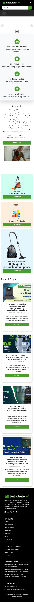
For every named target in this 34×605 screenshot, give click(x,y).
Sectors (7, 537)
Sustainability (9, 531)
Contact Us (8, 543)
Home (7, 525)
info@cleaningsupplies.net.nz (16, 593)
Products (8, 534)
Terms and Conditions (12, 552)
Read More (17, 328)
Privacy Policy (9, 555)
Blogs (6, 540)
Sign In (31, 2)
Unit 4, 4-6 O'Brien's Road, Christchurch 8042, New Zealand (15, 579)
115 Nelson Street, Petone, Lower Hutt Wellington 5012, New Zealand (16, 574)
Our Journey (9, 528)
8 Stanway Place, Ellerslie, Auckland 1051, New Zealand (17, 569)
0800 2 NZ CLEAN (12, 590)
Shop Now (17, 146)
